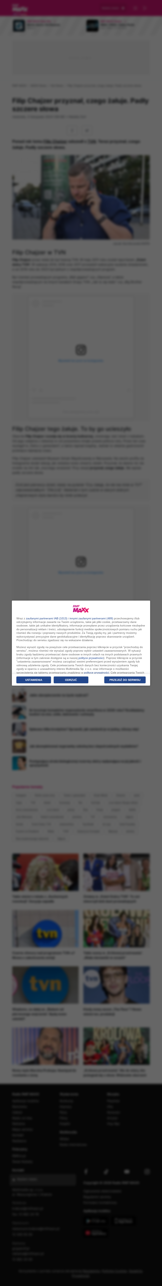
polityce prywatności (91, 658)
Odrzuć (71, 679)
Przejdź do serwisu (124, 679)
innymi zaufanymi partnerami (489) (91, 618)
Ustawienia (33, 679)
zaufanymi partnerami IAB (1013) (46, 618)
